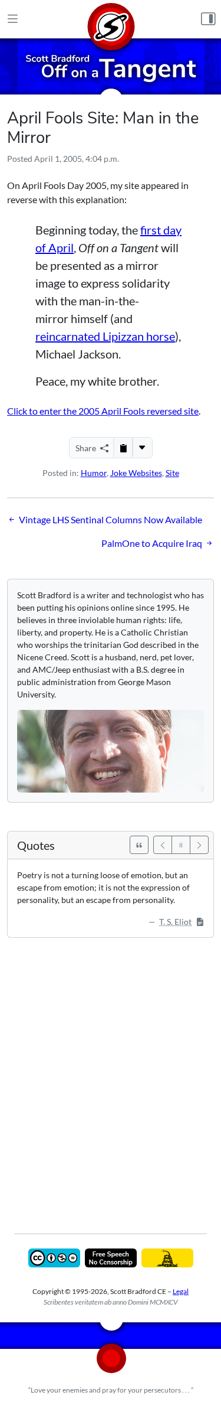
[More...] (142, 448)
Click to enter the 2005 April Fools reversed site (103, 410)
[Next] (199, 845)
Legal (181, 1291)
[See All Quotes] (139, 845)
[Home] (110, 19)
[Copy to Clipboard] (123, 448)
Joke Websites (136, 473)
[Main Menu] (13, 19)
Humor (94, 473)
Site (172, 473)
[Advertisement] (110, 1077)
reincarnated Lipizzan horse (105, 336)
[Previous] (162, 845)
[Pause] (180, 845)
